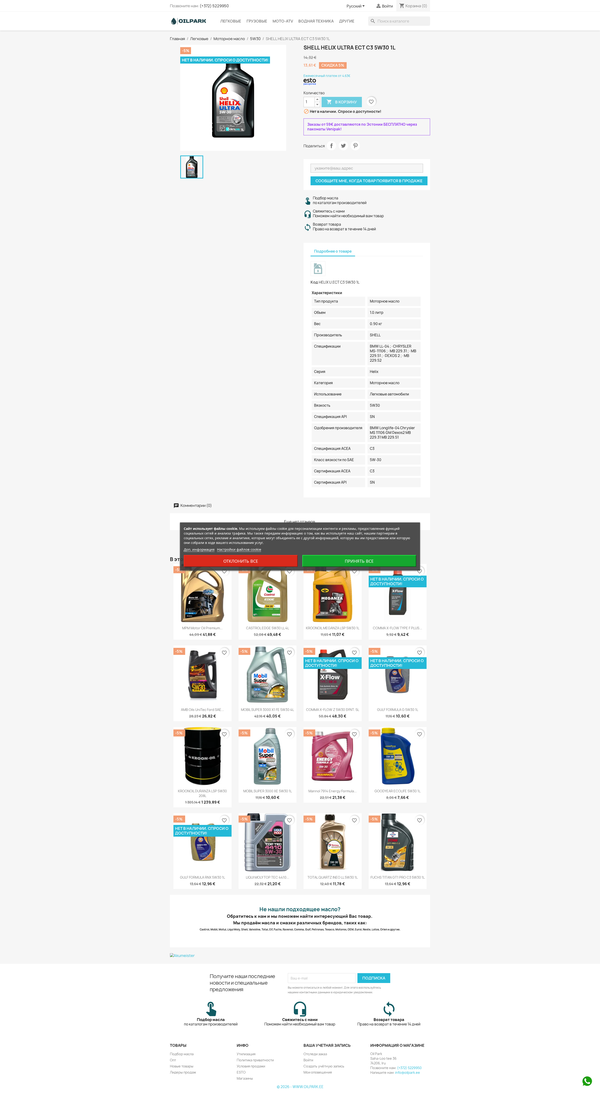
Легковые (230, 21)
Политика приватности (255, 1060)
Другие (346, 21)
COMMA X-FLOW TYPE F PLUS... (397, 628)
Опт (173, 1060)
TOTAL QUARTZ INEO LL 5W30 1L (333, 877)
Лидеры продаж (183, 1072)
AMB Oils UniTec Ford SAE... (202, 709)
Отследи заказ (315, 1054)
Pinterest (355, 145)
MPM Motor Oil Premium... (202, 628)
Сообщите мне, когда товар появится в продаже (369, 180)
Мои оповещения (318, 1072)
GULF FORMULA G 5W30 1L (397, 709)
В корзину (341, 102)
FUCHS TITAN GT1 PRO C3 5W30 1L (398, 877)
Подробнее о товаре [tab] (333, 251)
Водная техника (316, 21)
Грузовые (257, 21)
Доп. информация (199, 549)
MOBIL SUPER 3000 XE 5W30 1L (267, 791)
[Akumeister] (300, 955)
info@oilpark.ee (407, 1072)
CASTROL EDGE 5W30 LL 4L (267, 628)
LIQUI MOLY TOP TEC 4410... (267, 877)
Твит (343, 145)
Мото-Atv (283, 21)
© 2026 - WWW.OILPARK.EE (300, 1086)
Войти (308, 1060)
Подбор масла (182, 1054)
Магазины (245, 1078)
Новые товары (181, 1066)
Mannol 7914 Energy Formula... (332, 791)
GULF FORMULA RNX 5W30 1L (202, 877)
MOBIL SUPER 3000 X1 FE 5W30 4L (267, 709)
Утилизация (246, 1054)
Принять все (359, 561)
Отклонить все (240, 561)
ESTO (241, 1072)
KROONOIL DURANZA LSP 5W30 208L (202, 793)
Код (314, 282)
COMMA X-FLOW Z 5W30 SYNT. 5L (332, 709)
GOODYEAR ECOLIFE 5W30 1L (397, 791)
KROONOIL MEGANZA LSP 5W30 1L (332, 628)
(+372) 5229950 (214, 5)
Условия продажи (251, 1066)
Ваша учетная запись (327, 1045)
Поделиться (331, 145)
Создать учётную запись (324, 1066)
